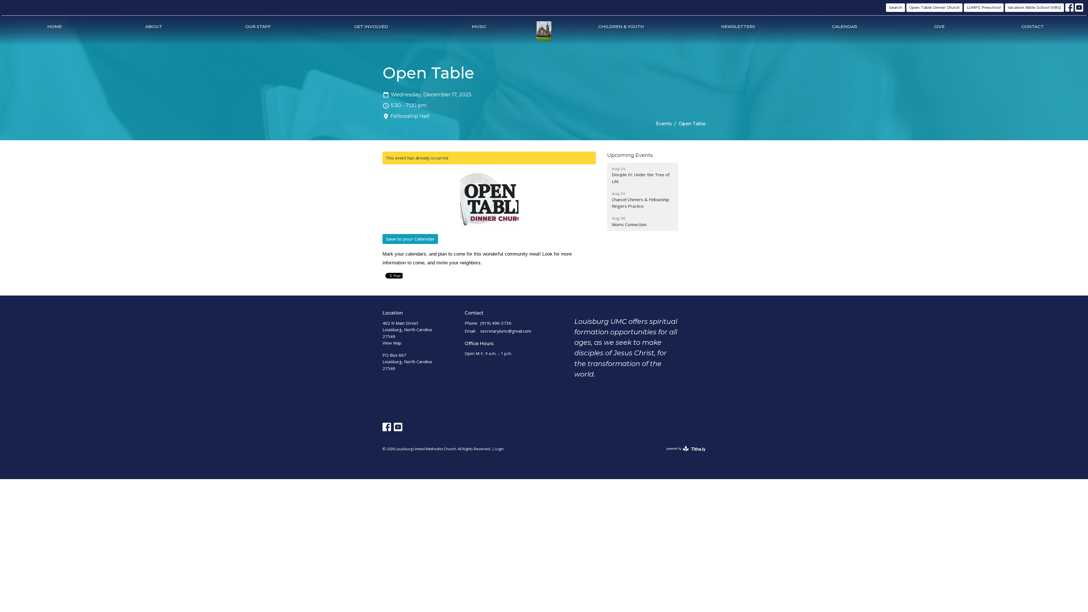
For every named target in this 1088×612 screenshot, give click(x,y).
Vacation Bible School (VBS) (1034, 7)
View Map (391, 343)
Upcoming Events (630, 155)
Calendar (844, 26)
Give (939, 26)
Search (895, 7)
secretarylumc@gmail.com (505, 331)
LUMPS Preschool (984, 7)
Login (499, 448)
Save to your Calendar (410, 239)
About (153, 26)
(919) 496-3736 (495, 323)
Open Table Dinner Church (934, 7)
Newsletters (738, 26)
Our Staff (258, 26)
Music (479, 26)
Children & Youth (621, 26)
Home (54, 26)
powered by (683, 453)
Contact (1032, 26)
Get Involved (371, 26)
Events (664, 123)
